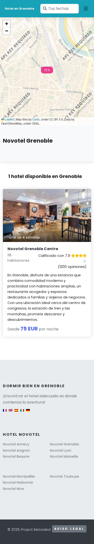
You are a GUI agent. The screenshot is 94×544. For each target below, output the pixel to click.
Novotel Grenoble (64, 444)
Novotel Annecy (16, 444)
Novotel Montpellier (19, 476)
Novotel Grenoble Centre (32, 249)
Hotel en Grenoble (19, 8)
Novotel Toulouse (64, 476)
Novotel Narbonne (18, 482)
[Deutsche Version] (28, 413)
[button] (47, 71)
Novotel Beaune (16, 456)
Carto (36, 119)
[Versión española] (16, 413)
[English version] (11, 413)
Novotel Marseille (64, 456)
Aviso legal (69, 529)
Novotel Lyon (60, 450)
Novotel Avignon (16, 450)
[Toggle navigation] (86, 8)
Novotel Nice (13, 488)
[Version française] (5, 413)
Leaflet (9, 119)
